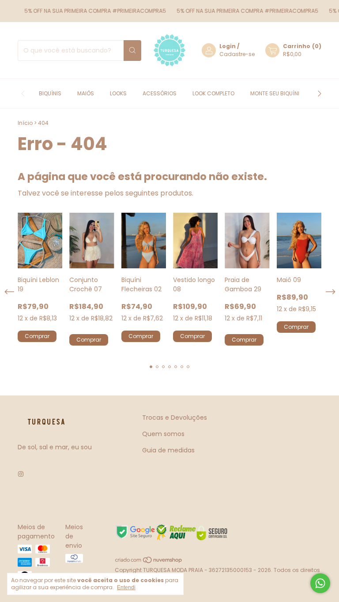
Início (25, 123)
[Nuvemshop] (149, 562)
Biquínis (50, 93)
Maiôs (85, 93)
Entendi (126, 587)
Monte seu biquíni (274, 93)
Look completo (213, 93)
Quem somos (163, 433)
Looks (118, 93)
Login (227, 46)
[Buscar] (132, 50)
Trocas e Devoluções (174, 417)
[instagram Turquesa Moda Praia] (21, 474)
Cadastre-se (237, 54)
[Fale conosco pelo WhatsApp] (320, 583)
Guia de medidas (168, 450)
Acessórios (160, 93)
